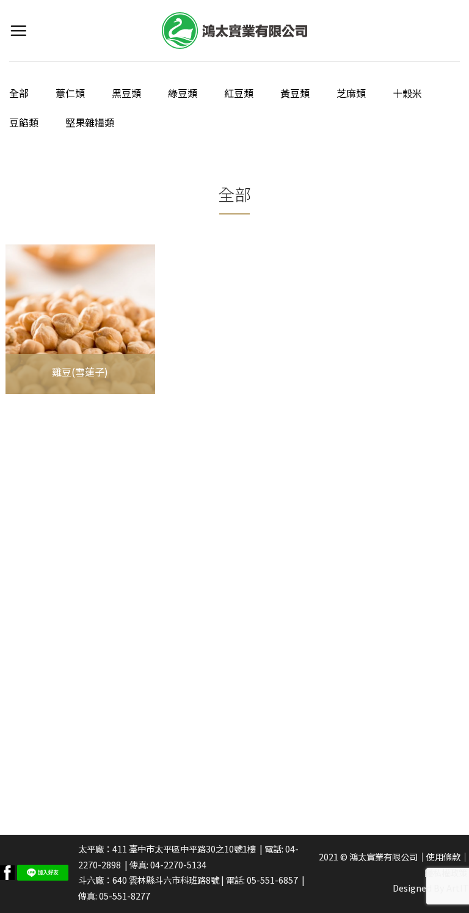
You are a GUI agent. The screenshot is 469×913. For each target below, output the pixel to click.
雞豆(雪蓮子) (80, 371)
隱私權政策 (445, 872)
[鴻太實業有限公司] (234, 30)
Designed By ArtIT (431, 887)
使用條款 (443, 856)
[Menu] (18, 30)
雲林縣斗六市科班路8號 (174, 879)
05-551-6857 (272, 879)
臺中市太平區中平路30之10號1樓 (192, 848)
